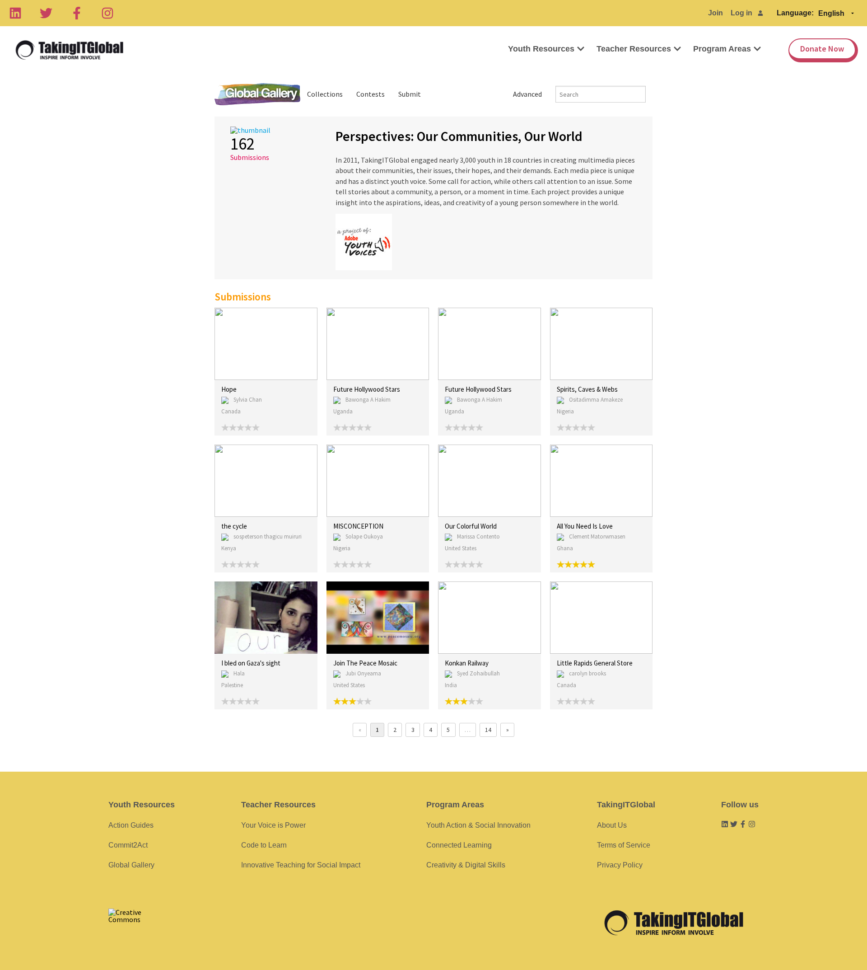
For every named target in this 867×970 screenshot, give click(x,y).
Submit (409, 93)
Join (715, 13)
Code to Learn (264, 845)
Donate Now (822, 48)
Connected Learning (459, 845)
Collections (325, 93)
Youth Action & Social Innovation (478, 825)
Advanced (527, 93)
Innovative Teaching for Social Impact (300, 865)
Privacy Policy (620, 865)
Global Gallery (257, 94)
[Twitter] (46, 13)
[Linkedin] (15, 13)
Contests (370, 93)
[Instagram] (107, 13)
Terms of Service (623, 845)
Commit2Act (128, 845)
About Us (612, 825)
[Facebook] (76, 13)
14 (488, 730)
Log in (741, 13)
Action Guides (131, 825)
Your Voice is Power (273, 825)
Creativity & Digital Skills (465, 865)
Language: (795, 13)
